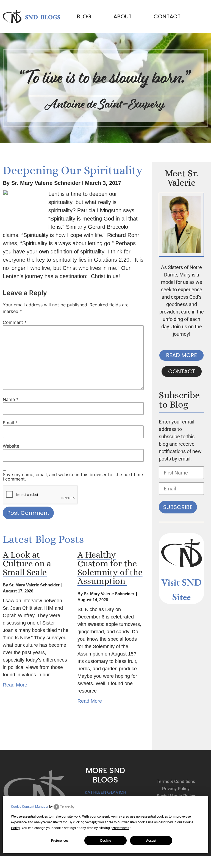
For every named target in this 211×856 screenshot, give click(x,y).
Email (10, 422)
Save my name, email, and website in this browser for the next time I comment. (73, 476)
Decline (105, 841)
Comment (15, 322)
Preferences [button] (120, 828)
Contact (167, 16)
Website (11, 446)
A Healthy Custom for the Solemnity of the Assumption (110, 568)
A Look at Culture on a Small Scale (27, 563)
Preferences (59, 841)
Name (10, 399)
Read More (15, 685)
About (122, 16)
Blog (84, 16)
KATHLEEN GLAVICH (105, 792)
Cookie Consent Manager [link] (29, 807)
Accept (151, 841)
